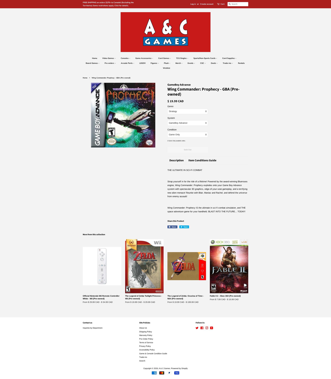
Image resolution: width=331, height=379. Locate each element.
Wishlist (166, 68)
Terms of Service (146, 342)
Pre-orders (110, 63)
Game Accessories (143, 58)
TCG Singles (181, 58)
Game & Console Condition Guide (153, 353)
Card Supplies (228, 58)
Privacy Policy (145, 346)
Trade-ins (227, 63)
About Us (143, 328)
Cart (222, 4)
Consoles (125, 58)
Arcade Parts (127, 63)
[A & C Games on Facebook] (201, 328)
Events (191, 63)
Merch (178, 63)
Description (176, 160)
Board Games (92, 63)
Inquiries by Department (92, 328)
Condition (171, 129)
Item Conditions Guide (202, 160)
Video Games (108, 58)
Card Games (164, 58)
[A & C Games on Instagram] (206, 328)
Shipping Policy (145, 332)
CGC (202, 63)
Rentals (241, 63)
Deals (213, 63)
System (171, 118)
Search (142, 361)
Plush (166, 63)
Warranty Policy (145, 335)
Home (94, 58)
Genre (170, 106)
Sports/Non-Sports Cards (204, 58)
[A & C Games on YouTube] (211, 328)
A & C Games (164, 368)
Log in (193, 4)
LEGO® (142, 63)
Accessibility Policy (147, 350)
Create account (206, 4)
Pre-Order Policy (146, 339)
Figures (154, 63)
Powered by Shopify (179, 368)
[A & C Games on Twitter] (197, 328)
